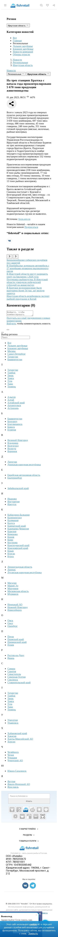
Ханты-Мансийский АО (20, 739)
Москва (11, 351)
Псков (10, 645)
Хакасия (11, 736)
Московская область (18, 591)
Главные (17, 40)
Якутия (11, 781)
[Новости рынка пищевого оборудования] (18, 809)
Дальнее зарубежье (23, 46)
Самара (11, 668)
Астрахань (13, 408)
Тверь (10, 375)
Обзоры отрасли (21, 54)
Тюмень (11, 386)
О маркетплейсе (27, 829)
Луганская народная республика (24, 572)
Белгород (12, 421)
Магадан (12, 583)
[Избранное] (47, 5)
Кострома (12, 542)
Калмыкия (12, 520)
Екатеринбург (14, 478)
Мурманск (12, 594)
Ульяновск (12, 723)
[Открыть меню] (5, 5)
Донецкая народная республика (24, 464)
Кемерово (12, 534)
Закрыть (33, 933)
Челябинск (13, 752)
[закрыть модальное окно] (2, 332)
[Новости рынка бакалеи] (35, 816)
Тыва (10, 384)
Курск (10, 556)
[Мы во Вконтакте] (9, 242)
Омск (10, 620)
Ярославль (13, 787)
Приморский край (17, 642)
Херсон (11, 741)
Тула (9, 381)
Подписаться (31, 227)
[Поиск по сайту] (41, 5)
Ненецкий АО (14, 604)
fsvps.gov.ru (24, 219)
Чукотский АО (15, 760)
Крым (10, 551)
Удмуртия (12, 720)
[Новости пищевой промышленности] (32, 809)
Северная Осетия (16, 677)
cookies (33, 924)
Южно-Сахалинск (16, 771)
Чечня (10, 755)
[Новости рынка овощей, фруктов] (15, 816)
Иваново (12, 498)
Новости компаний (23, 51)
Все (15, 38)
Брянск (11, 427)
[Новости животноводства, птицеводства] (12, 809)
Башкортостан (14, 359)
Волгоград (13, 445)
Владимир (12, 443)
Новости (11, 70)
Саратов (11, 671)
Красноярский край (17, 548)
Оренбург (12, 626)
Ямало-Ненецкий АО (18, 784)
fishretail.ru (43, 913)
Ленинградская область (19, 567)
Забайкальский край (18, 488)
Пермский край (15, 639)
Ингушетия (13, 501)
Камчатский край (16, 526)
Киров (10, 537)
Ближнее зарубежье (23, 49)
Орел (10, 623)
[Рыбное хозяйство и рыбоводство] (25, 809)
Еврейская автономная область (23, 475)
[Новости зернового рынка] (39, 809)
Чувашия (12, 757)
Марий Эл (12, 585)
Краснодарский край (18, 545)
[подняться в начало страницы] (8, 329)
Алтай (10, 400)
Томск (10, 378)
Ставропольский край (19, 682)
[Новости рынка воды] (29, 816)
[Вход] (54, 5)
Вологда (11, 448)
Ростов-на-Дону (15, 655)
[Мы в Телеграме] (33, 885)
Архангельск (14, 405)
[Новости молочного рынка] (22, 816)
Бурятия (11, 429)
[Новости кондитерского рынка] (46, 809)
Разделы (27, 835)
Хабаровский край (17, 733)
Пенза (10, 636)
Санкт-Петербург (16, 354)
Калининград (14, 517)
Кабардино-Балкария (18, 515)
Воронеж (12, 451)
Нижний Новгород (17, 607)
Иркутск (11, 504)
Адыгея (11, 397)
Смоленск (12, 679)
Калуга (11, 523)
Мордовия (12, 588)
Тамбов (11, 372)
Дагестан (12, 461)
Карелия (11, 531)
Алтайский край (16, 402)
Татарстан (12, 356)
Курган (11, 553)
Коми (10, 539)
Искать (29, 801)
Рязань (10, 658)
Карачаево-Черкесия (18, 528)
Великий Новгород (17, 440)
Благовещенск (14, 424)
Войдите (11, 323)
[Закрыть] (39, 913)
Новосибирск (14, 610)
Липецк (11, 569)
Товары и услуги (27, 841)
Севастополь (14, 674)
